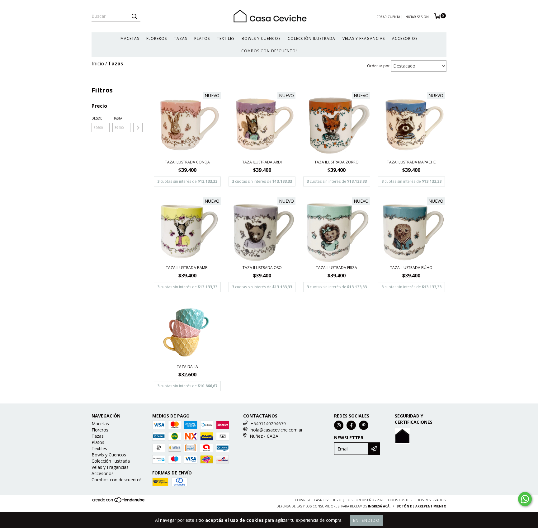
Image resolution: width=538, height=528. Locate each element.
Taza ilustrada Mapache (411, 162)
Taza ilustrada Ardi (262, 162)
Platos (202, 38)
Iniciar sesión (416, 17)
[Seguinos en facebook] (351, 425)
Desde (97, 118)
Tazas (180, 38)
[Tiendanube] (119, 502)
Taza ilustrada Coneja (187, 162)
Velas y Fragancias (363, 38)
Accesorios (405, 38)
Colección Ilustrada (311, 38)
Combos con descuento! (269, 51)
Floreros (156, 38)
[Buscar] (134, 16)
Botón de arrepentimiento (421, 506)
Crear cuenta (388, 17)
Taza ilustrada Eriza (336, 267)
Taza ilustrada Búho (411, 267)
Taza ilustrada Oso (262, 267)
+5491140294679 (268, 424)
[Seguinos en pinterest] (363, 425)
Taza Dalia (187, 366)
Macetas (129, 38)
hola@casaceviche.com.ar (277, 430)
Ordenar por (378, 65)
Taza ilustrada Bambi (187, 267)
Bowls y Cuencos (261, 38)
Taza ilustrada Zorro (336, 162)
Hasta (117, 118)
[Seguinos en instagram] (338, 425)
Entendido (366, 520)
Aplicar (138, 127)
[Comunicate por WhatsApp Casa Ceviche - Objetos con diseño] (525, 499)
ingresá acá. (379, 506)
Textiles (225, 38)
